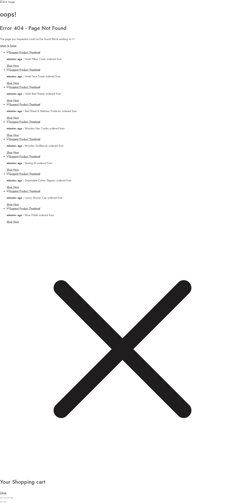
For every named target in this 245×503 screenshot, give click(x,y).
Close (3, 493)
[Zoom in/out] (1, 497)
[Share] (8, 497)
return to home (8, 46)
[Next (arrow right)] (5, 501)
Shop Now (13, 66)
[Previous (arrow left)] (1, 501)
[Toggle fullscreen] (5, 497)
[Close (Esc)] (11, 497)
